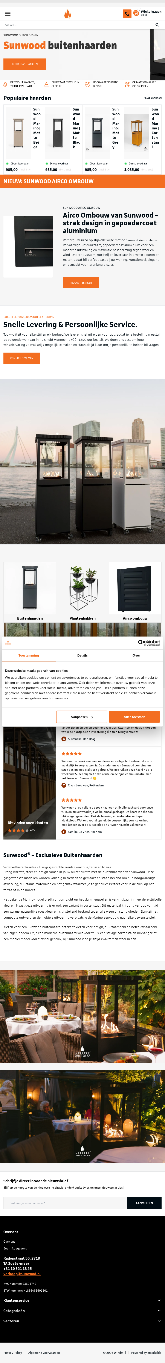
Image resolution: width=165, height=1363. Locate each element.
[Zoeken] (157, 25)
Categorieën (14, 1310)
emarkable (154, 1353)
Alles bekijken (153, 98)
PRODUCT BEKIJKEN (81, 282)
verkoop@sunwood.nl (22, 1273)
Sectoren (11, 1321)
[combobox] (82, 25)
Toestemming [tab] (28, 655)
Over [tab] (136, 655)
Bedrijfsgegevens (15, 1248)
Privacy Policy (13, 1353)
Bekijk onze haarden (25, 64)
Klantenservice (16, 1300)
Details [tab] (82, 655)
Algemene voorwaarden (44, 1353)
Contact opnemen (21, 358)
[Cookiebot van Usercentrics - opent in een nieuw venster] (141, 643)
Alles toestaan (134, 716)
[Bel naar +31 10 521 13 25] (127, 13)
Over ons (9, 1241)
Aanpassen (79, 716)
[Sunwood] (67, 14)
